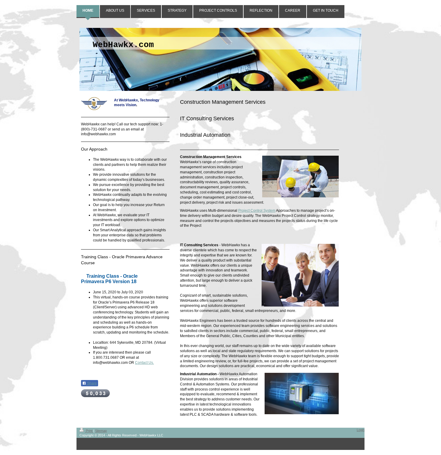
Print (89, 431)
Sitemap (101, 431)
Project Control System (256, 210)
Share (91, 383)
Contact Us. (144, 363)
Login (360, 430)
